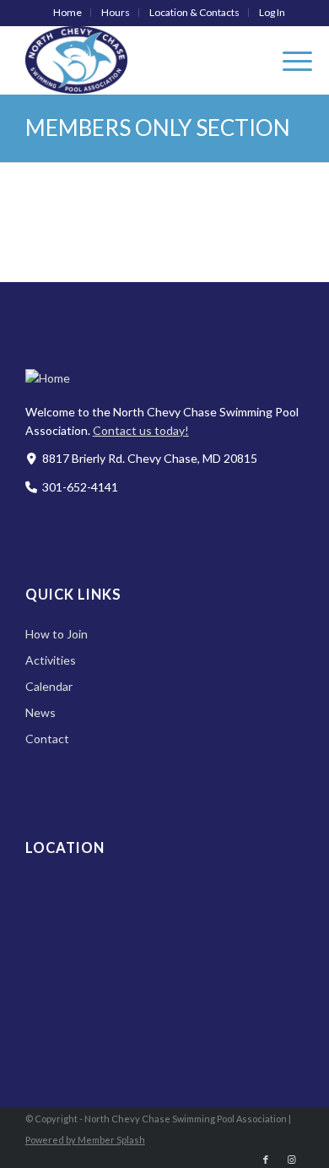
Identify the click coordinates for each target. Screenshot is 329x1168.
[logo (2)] (136, 60)
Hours (115, 12)
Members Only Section (157, 127)
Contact (47, 738)
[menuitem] (68, 12)
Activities (50, 660)
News (40, 712)
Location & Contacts (194, 12)
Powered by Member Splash (85, 1139)
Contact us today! (141, 430)
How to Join (56, 634)
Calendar (49, 686)
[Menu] (289, 60)
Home (67, 12)
